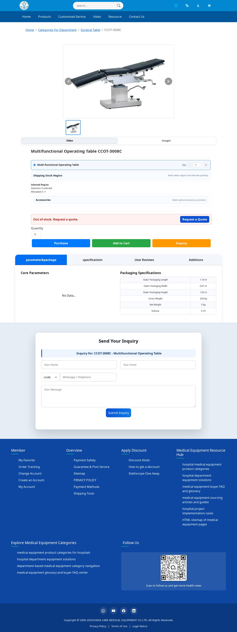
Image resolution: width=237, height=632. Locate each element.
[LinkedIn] (134, 610)
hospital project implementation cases (197, 511)
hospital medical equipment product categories (201, 466)
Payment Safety (85, 460)
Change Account (30, 473)
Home (26, 17)
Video (97, 17)
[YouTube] (113, 610)
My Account (27, 487)
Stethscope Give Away (144, 473)
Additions (196, 260)
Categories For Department (57, 30)
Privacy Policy (98, 626)
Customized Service (72, 17)
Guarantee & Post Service (91, 467)
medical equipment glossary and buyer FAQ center (52, 572)
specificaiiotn (93, 260)
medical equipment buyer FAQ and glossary (203, 489)
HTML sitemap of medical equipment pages (200, 522)
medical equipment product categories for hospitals (53, 553)
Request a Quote (194, 219)
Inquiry (181, 243)
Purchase (61, 243)
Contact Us (136, 17)
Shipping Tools (84, 493)
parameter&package (41, 260)
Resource (115, 17)
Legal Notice (139, 626)
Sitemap (79, 473)
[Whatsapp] (103, 610)
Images (166, 140)
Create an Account (31, 480)
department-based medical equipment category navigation (58, 566)
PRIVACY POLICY (85, 480)
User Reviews (144, 260)
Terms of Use (119, 626)
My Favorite (27, 460)
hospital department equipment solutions (196, 477)
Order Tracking (29, 467)
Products (44, 17)
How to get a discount (144, 467)
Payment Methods (86, 487)
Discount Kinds (139, 460)
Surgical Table (90, 30)
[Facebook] (123, 610)
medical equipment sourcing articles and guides (202, 500)
